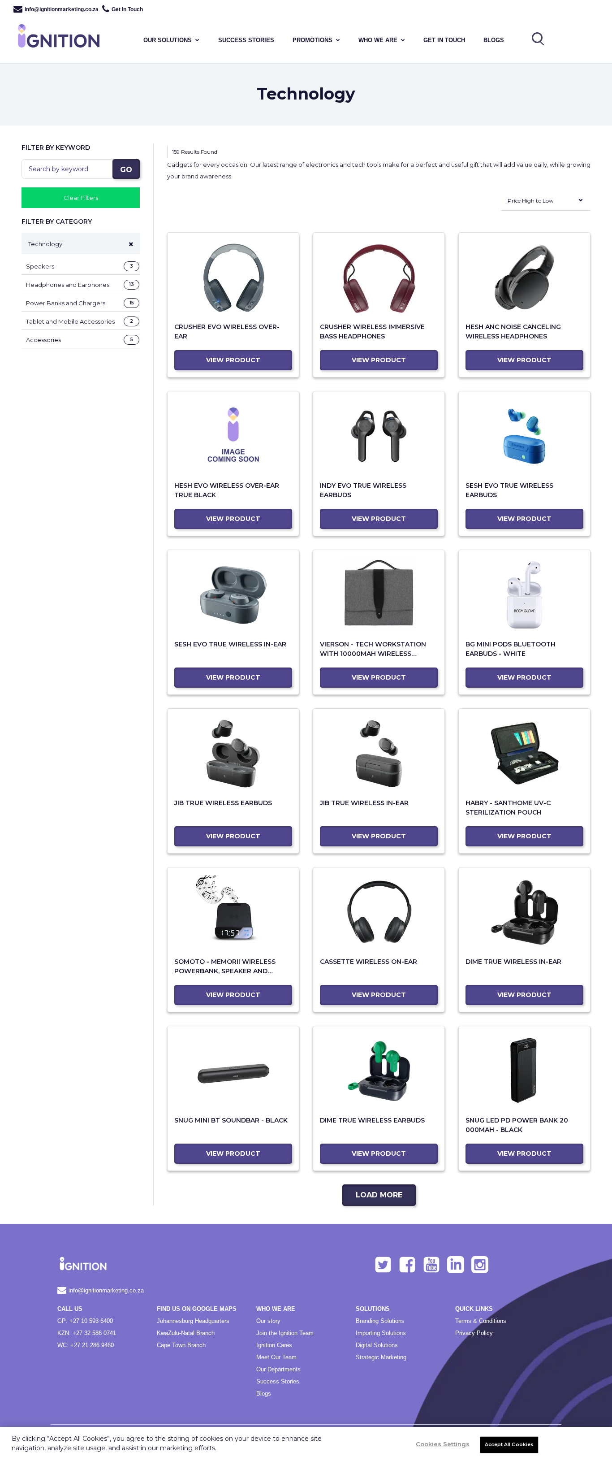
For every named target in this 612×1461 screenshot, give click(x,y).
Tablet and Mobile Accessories (79, 321)
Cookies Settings (443, 1444)
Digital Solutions (377, 1345)
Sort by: (491, 207)
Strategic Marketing (381, 1357)
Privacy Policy (474, 1333)
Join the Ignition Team (285, 1333)
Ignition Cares (274, 1345)
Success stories (246, 40)
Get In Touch (127, 9)
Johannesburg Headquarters (193, 1321)
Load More (379, 1195)
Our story (268, 1321)
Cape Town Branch (181, 1345)
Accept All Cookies (509, 1445)
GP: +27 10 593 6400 (85, 1321)
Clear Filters (81, 197)
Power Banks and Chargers (80, 303)
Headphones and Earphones (80, 284)
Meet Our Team (276, 1357)
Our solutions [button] (167, 40)
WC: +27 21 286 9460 (85, 1345)
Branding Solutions (380, 1321)
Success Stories (277, 1381)
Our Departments (278, 1369)
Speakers (79, 266)
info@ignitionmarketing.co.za (62, 9)
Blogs (493, 40)
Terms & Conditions (480, 1321)
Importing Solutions (381, 1333)
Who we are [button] (377, 40)
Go (126, 169)
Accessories (79, 339)
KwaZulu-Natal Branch (186, 1333)
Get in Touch (444, 40)
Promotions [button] (312, 40)
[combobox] (545, 203)
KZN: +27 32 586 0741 (86, 1333)
